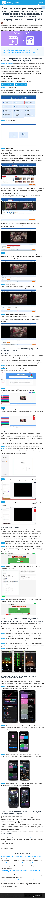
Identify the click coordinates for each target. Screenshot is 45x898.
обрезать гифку (16, 152)
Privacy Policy (37, 895)
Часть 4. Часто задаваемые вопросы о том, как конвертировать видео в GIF (19, 54)
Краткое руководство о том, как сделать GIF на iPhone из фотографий (21, 856)
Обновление (3, 894)
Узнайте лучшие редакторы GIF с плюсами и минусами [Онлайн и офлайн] (20, 880)
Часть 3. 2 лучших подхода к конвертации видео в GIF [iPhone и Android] (18, 52)
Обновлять (9, 894)
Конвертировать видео (33, 23)
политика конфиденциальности (20, 894)
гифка (41, 23)
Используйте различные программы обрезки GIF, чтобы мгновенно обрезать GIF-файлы (20, 871)
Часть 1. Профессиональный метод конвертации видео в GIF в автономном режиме (21, 49)
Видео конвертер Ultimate (7, 63)
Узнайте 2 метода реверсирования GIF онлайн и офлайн (17, 863)
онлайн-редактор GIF (25, 357)
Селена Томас (24, 23)
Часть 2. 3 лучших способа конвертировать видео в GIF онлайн (16, 50)
